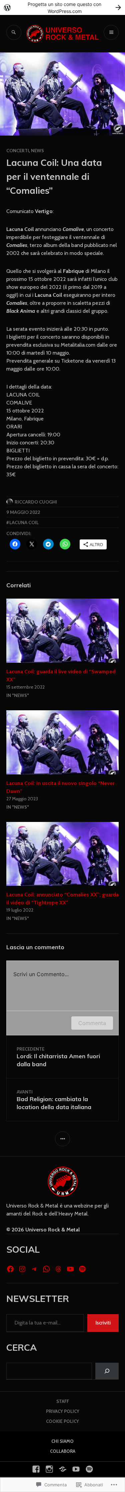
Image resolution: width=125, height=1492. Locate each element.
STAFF (62, 1401)
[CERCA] (13, 32)
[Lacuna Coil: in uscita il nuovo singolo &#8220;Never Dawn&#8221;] (62, 742)
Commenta (92, 1023)
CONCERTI (17, 150)
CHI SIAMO (62, 1441)
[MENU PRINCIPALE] (111, 32)
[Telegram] (34, 1269)
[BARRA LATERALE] (62, 1138)
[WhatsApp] (46, 1269)
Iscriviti (103, 1323)
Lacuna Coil (24, 522)
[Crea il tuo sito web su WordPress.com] (62, 7)
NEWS (37, 150)
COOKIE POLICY (62, 1421)
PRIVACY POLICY (62, 1411)
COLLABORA (62, 1451)
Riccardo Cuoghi (36, 502)
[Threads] (58, 1269)
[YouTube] (70, 1269)
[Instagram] (22, 1269)
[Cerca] (107, 1371)
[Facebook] (10, 1269)
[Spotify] (82, 1269)
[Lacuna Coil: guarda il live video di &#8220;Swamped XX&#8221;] (62, 631)
